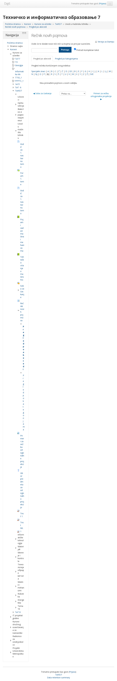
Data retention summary (58, 677)
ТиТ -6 (18, 87)
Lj (106, 71)
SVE (91, 74)
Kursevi (13, 49)
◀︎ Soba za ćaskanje (42, 93)
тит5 (17, 84)
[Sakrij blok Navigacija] (23, 33)
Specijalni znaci (38, 71)
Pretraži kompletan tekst (87, 50)
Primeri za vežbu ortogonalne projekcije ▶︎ (101, 96)
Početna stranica (15, 42)
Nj (36, 74)
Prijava (102, 3)
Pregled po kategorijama (66, 58)
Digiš (7, 3)
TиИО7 (18, 90)
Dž (70, 71)
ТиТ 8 (18, 612)
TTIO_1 (18, 77)
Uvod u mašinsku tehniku (76, 24)
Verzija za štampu (106, 41)
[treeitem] (15, 42)
